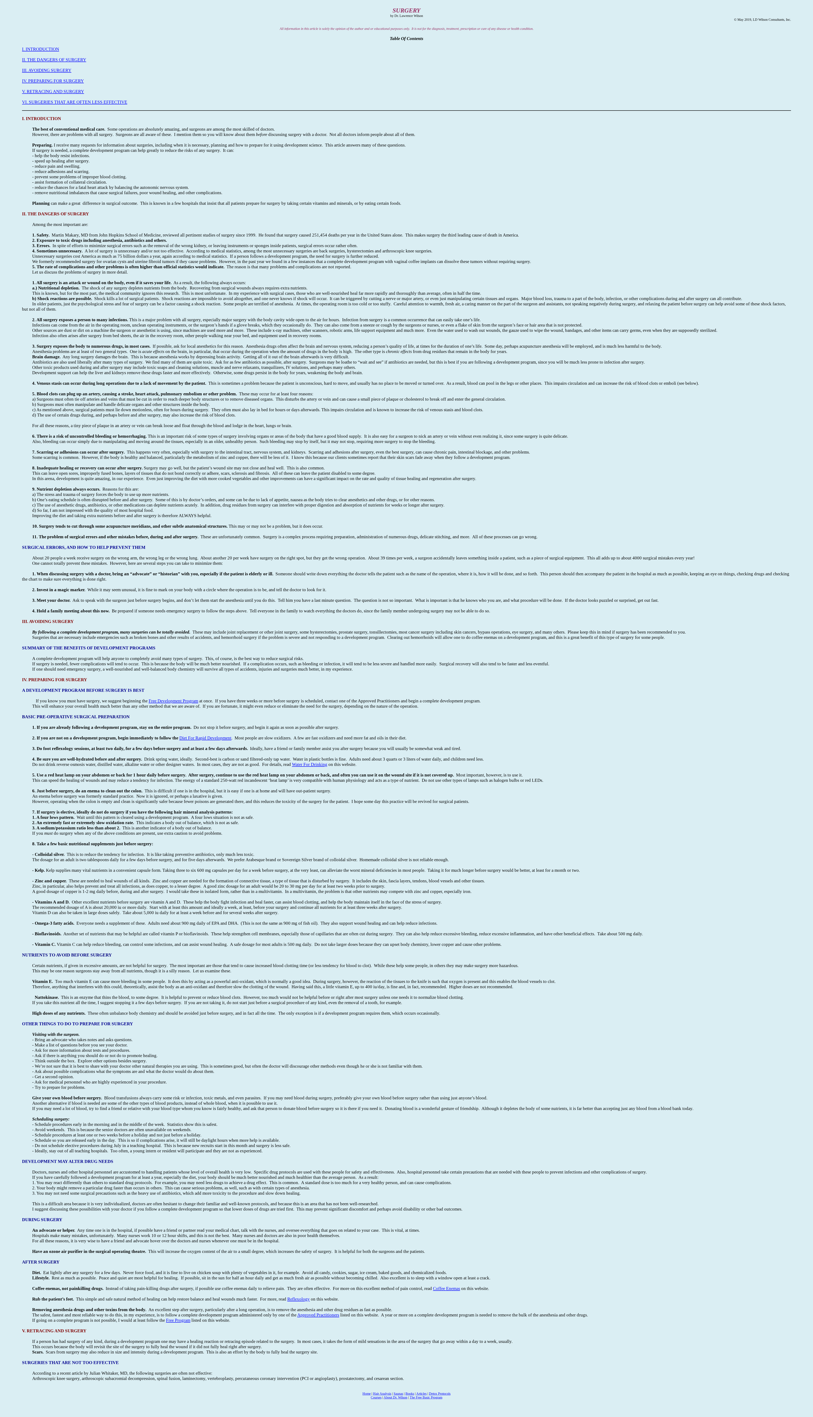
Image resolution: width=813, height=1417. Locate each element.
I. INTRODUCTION (40, 49)
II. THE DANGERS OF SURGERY (54, 59)
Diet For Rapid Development (205, 737)
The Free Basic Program (426, 1397)
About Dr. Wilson (395, 1397)
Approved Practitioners (318, 1314)
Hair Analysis (382, 1393)
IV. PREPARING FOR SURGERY (53, 80)
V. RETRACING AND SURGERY (53, 91)
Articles (421, 1393)
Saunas (398, 1393)
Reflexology (298, 1299)
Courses (376, 1397)
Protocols (440, 1393)
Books (409, 1393)
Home (366, 1393)
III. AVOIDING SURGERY (46, 70)
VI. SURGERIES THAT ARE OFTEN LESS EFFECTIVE (74, 102)
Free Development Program (173, 700)
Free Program (178, 1320)
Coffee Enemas (446, 1288)
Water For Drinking (309, 764)
